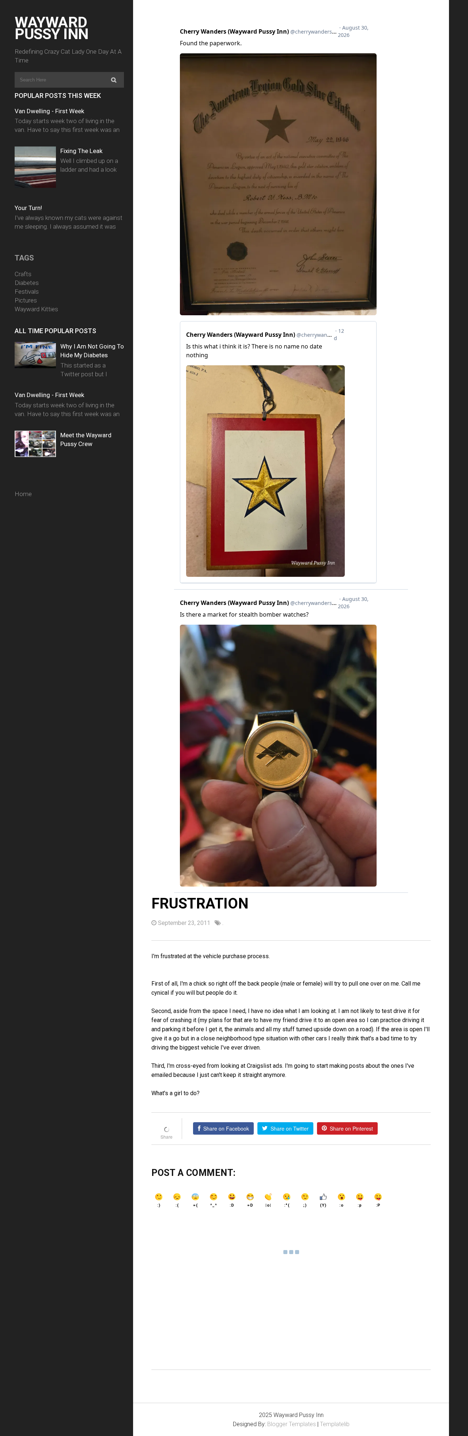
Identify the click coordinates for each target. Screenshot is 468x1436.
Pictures (26, 300)
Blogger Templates (291, 1424)
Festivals (27, 291)
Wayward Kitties (36, 309)
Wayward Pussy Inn (51, 28)
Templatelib (335, 1424)
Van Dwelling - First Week (49, 111)
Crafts (23, 274)
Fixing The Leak (81, 151)
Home (23, 494)
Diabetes (27, 282)
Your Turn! (28, 208)
